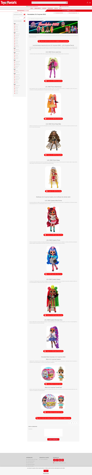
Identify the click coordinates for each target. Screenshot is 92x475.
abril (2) (16, 55)
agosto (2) (17, 87)
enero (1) (16, 31)
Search (24, 18)
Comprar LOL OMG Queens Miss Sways (54, 315)
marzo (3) (16, 45)
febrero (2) (17, 46)
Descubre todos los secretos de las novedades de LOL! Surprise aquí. (54, 41)
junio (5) (16, 90)
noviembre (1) (17, 74)
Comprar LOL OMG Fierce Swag (54, 191)
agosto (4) (17, 66)
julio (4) (16, 67)
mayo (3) (16, 29)
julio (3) (16, 38)
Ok (46, 470)
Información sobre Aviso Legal (32, 459)
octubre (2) (17, 35)
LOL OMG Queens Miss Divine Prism (54, 274)
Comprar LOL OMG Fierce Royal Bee (54, 154)
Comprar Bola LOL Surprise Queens (54, 384)
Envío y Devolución (30, 462)
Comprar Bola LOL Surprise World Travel (54, 412)
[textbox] (48, 2)
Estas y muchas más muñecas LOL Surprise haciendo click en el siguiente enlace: (54, 418)
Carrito (90, 3)
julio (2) (16, 81)
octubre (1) (17, 49)
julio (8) (16, 88)
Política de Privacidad (30, 464)
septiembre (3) (17, 64)
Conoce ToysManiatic (44, 459)
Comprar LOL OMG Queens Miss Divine (54, 234)
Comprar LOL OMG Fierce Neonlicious (54, 118)
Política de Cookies (30, 466)
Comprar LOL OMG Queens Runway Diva (54, 351)
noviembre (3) (17, 61)
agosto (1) (17, 24)
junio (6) (16, 40)
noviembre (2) (17, 85)
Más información (46, 473)
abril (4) (16, 43)
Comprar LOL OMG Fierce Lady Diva (54, 80)
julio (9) (16, 26)
